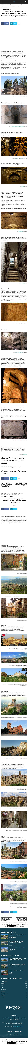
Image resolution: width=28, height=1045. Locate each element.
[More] (19, 23)
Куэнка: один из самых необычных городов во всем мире (21, 484)
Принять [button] (9, 1043)
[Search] (26, 2)
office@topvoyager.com (18, 1026)
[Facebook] (7, 1035)
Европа (11, 4)
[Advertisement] (14, 40)
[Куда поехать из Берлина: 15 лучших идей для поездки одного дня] (4, 966)
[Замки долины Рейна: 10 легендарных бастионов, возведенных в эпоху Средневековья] (4, 936)
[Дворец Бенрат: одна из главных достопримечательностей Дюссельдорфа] (4, 943)
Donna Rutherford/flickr (21, 231)
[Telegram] (14, 1035)
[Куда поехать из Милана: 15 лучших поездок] (4, 972)
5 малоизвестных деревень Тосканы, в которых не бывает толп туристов (6, 485)
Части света (7, 4)
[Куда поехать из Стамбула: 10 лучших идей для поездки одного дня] (4, 960)
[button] (2, 2)
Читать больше (20, 1043)
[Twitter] (17, 1035)
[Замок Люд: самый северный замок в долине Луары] (4, 949)
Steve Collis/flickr (15, 158)
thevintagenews (25, 454)
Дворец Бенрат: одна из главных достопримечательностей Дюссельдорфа (16, 942)
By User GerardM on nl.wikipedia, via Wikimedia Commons (17, 126)
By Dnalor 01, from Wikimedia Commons (19, 96)
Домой (2, 4)
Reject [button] (14, 1043)
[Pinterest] (10, 1035)
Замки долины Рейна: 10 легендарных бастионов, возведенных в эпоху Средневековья (17, 936)
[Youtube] (21, 1035)
